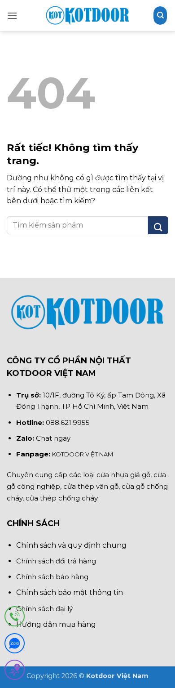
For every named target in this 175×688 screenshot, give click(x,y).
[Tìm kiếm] (160, 15)
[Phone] (14, 618)
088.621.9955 (68, 422)
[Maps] (14, 672)
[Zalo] (14, 645)
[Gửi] (158, 225)
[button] (12, 15)
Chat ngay (53, 438)
